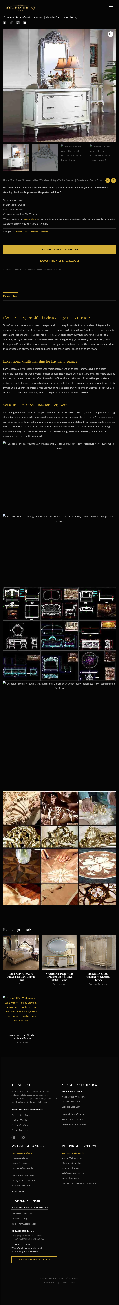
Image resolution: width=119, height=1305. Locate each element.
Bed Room (16, 180)
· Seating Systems (19, 1157)
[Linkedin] (24, 22)
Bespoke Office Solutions (74, 1124)
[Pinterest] (18, 22)
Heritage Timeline (20, 1120)
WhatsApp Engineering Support (26, 1248)
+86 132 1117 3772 (23, 1244)
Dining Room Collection (23, 1180)
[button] (110, 34)
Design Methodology (72, 1157)
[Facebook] (4, 22)
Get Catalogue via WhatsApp (59, 249)
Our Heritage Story (20, 1115)
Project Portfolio (19, 1130)
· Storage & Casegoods (22, 1168)
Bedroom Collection (21, 1185)
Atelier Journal (17, 1191)
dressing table (30, 218)
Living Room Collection (22, 1175)
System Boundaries (71, 1178)
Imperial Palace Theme (73, 1114)
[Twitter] (11, 22)
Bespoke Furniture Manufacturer (27, 1109)
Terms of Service (68, 1282)
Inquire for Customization (23, 1223)
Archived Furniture (38, 231)
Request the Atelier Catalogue (59, 260)
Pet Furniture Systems (72, 1119)
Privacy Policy (49, 1282)
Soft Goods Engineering (73, 1172)
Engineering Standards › (73, 1152)
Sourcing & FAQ (19, 1218)
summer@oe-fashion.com (26, 1251)
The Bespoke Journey (21, 1213)
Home (6, 180)
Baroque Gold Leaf (71, 1106)
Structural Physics (70, 1168)
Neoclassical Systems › (22, 1152)
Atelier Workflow (19, 1125)
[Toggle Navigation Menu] (111, 8)
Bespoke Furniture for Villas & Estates (29, 1207)
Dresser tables (30, 180)
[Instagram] (13, 1137)
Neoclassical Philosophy (73, 1096)
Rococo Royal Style (71, 1101)
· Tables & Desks (19, 1163)
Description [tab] (10, 296)
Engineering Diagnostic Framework (79, 1183)
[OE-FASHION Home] (20, 7)
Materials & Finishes (71, 1163)
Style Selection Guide (72, 1091)
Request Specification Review (34, 1260)
